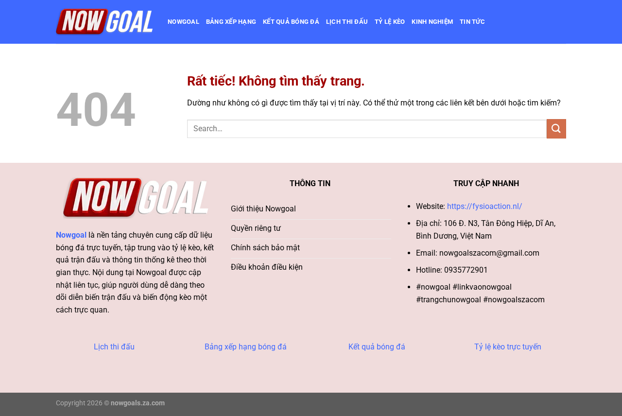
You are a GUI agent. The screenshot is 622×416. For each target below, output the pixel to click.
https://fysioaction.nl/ (484, 206)
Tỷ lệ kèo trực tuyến (507, 346)
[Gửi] (556, 128)
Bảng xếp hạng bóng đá (246, 346)
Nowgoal (183, 21)
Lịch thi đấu (114, 346)
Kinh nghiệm (432, 21)
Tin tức (472, 21)
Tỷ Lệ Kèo (390, 21)
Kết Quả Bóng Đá (291, 21)
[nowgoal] (104, 22)
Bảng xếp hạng (231, 21)
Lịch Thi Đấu (347, 21)
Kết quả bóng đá (376, 346)
